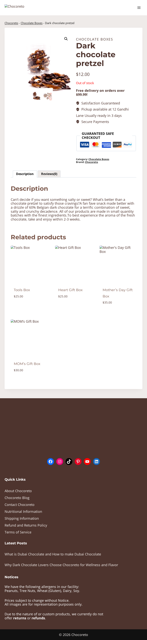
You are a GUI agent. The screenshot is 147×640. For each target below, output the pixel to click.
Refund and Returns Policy (26, 525)
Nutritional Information (23, 511)
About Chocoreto (18, 491)
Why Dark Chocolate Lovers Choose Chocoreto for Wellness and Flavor (61, 565)
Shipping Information (22, 518)
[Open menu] (138, 8)
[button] (66, 38)
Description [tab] (25, 174)
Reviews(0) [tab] (49, 174)
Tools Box (22, 290)
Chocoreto (11, 23)
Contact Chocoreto (19, 504)
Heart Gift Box (70, 290)
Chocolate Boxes (31, 23)
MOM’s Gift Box (27, 364)
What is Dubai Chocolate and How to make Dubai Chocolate (53, 554)
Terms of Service (18, 532)
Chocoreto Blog (17, 497)
